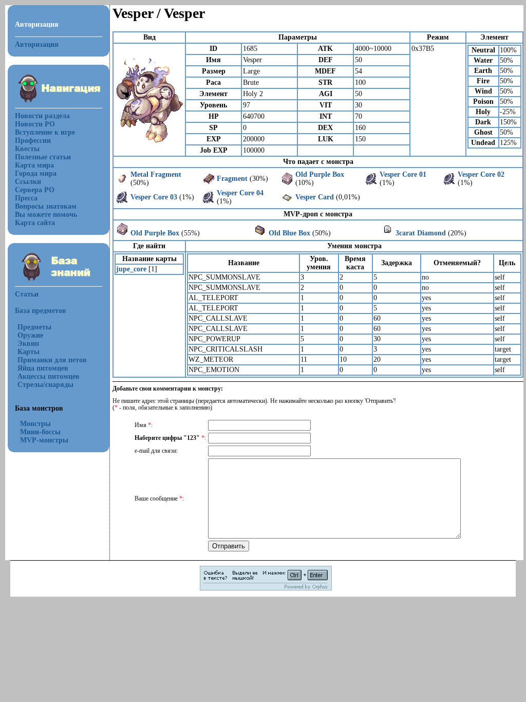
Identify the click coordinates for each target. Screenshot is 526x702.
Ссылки (28, 182)
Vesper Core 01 (403, 174)
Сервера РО (34, 190)
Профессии (33, 140)
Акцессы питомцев (48, 376)
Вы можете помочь (46, 214)
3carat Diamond (421, 233)
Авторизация (37, 44)
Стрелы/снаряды (45, 385)
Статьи (27, 294)
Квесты (27, 149)
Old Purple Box (319, 174)
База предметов (40, 311)
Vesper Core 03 (153, 197)
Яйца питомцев (42, 368)
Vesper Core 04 (240, 193)
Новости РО (35, 124)
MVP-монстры (44, 440)
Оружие (30, 335)
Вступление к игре (45, 132)
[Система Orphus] (266, 589)
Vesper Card (314, 197)
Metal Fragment (155, 174)
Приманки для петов (52, 360)
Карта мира (34, 165)
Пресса (26, 198)
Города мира (36, 173)
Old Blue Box (289, 233)
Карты (28, 352)
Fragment (232, 178)
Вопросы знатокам (46, 206)
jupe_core (131, 269)
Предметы (34, 327)
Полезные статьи (43, 157)
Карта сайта (35, 223)
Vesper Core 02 (481, 174)
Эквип (28, 343)
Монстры (35, 424)
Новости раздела (42, 116)
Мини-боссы (40, 432)
